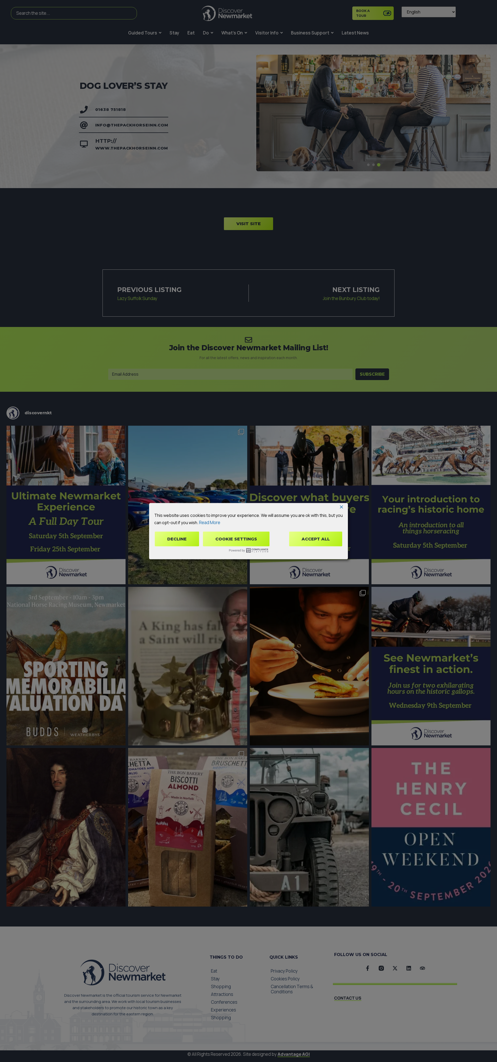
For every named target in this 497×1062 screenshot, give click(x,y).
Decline (177, 538)
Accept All (316, 538)
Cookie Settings (236, 538)
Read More (209, 522)
